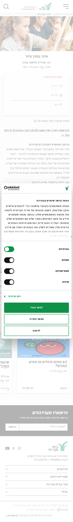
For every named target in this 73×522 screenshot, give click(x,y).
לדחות (36, 331)
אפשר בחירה (36, 319)
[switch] (9, 260)
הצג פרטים (15, 296)
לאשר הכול (36, 307)
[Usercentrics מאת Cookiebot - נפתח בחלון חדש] (19, 188)
